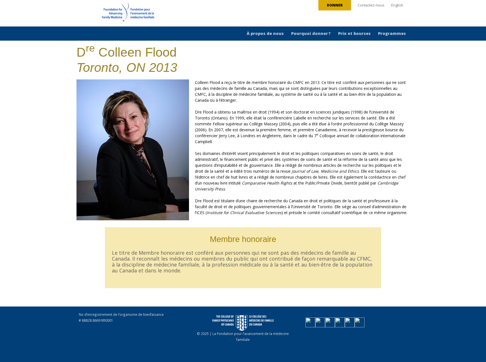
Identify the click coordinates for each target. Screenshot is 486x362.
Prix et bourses (354, 33)
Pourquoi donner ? (311, 33)
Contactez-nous (371, 5)
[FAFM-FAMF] (117, 13)
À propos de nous (265, 33)
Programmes (392, 33)
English (397, 5)
